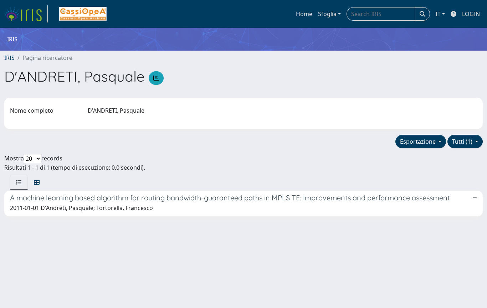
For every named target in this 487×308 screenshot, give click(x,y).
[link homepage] (26, 13)
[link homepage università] (82, 13)
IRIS (9, 58)
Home (304, 14)
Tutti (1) (463, 141)
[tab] (19, 182)
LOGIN (471, 14)
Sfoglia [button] (327, 14)
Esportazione (418, 141)
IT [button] (438, 14)
